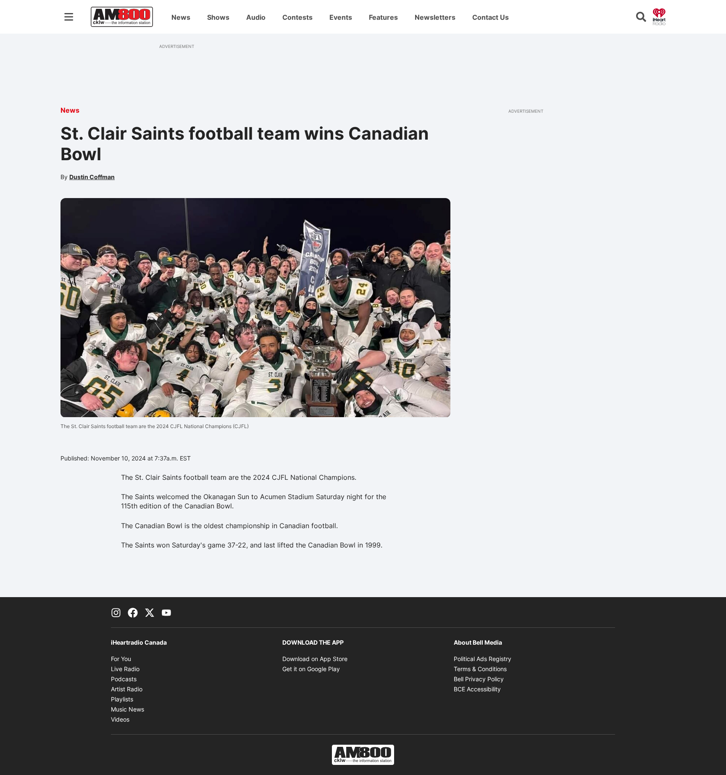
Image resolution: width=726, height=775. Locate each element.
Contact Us (490, 17)
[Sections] (68, 16)
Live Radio (125, 668)
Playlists (122, 699)
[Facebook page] (133, 612)
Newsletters (435, 17)
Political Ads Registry (482, 658)
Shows (218, 17)
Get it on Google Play (311, 668)
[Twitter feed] (150, 612)
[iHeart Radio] (659, 16)
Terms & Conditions (480, 668)
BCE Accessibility (477, 689)
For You (121, 658)
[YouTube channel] (166, 612)
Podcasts (124, 678)
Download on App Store (314, 658)
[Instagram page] (116, 612)
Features (383, 17)
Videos (120, 719)
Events (340, 17)
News (180, 17)
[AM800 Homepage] (122, 17)
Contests (297, 17)
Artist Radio (126, 689)
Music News (127, 709)
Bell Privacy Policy (479, 678)
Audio (256, 17)
